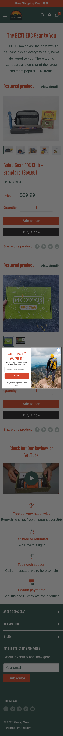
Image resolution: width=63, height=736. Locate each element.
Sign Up (17, 376)
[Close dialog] (58, 350)
